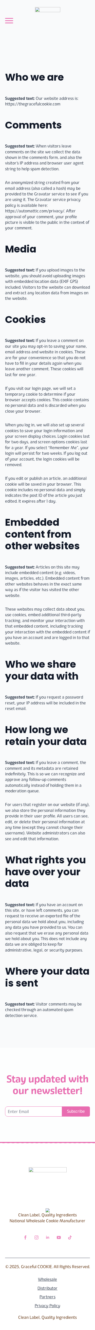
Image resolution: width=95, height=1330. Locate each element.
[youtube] (59, 1237)
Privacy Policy (47, 1305)
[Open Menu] (9, 20)
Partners (47, 1297)
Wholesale (47, 1279)
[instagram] (36, 1237)
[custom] (70, 1237)
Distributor (47, 1288)
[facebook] (25, 1237)
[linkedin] (48, 1237)
